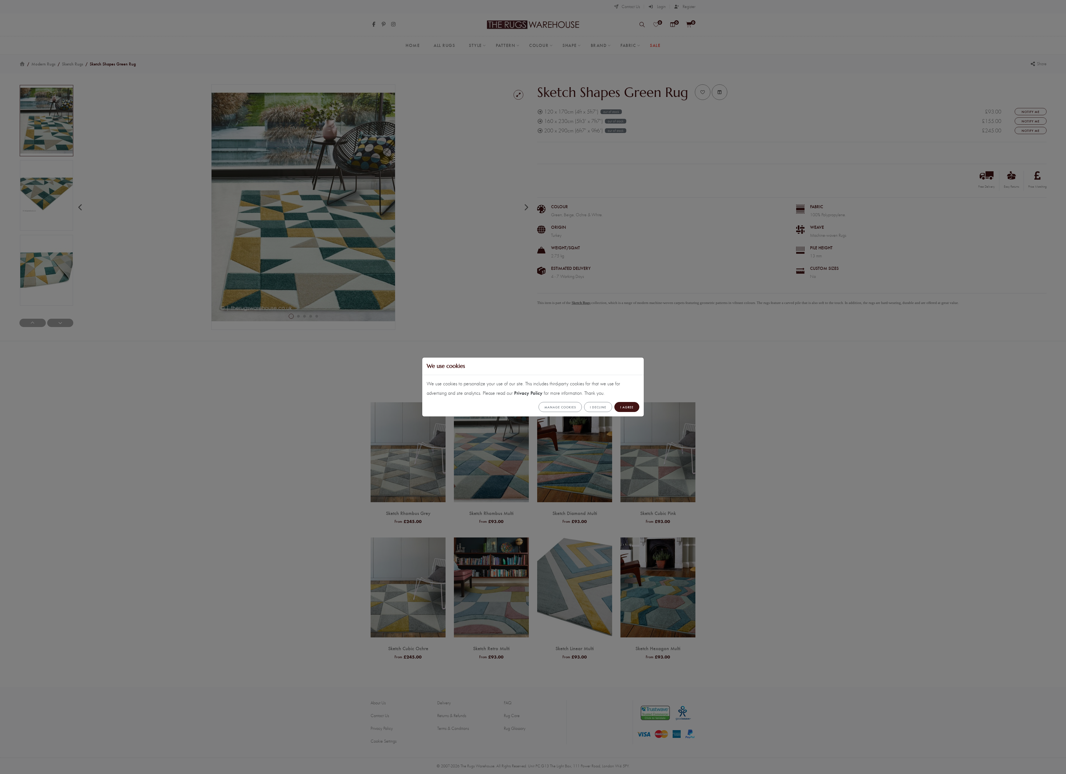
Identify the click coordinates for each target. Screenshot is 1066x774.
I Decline (598, 407)
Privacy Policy (528, 392)
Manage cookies (560, 407)
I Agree (626, 407)
